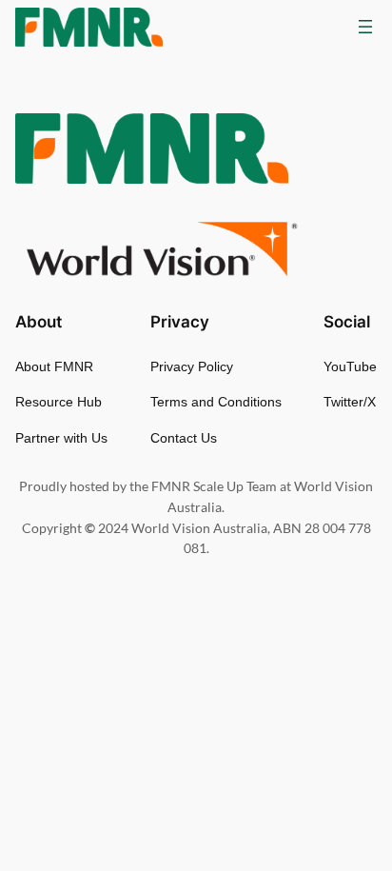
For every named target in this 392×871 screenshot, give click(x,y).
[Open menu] (365, 26)
